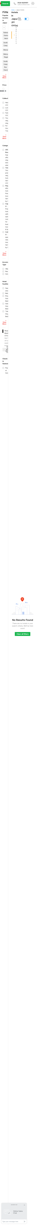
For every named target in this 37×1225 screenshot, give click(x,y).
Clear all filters (23, 634)
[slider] (3, 89)
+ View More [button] (4, 76)
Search (5, 4)
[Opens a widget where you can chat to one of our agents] (14, 1213)
